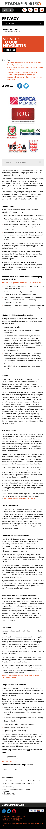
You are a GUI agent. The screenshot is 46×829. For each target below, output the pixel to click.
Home (3, 15)
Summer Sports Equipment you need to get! (21, 74)
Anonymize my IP (9, 757)
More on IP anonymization (11, 761)
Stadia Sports (23, 3)
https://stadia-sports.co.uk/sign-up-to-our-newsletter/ (21, 283)
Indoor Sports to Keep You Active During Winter (22, 72)
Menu (9, 10)
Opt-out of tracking (10, 769)
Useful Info (10, 23)
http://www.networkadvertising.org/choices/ (20, 498)
